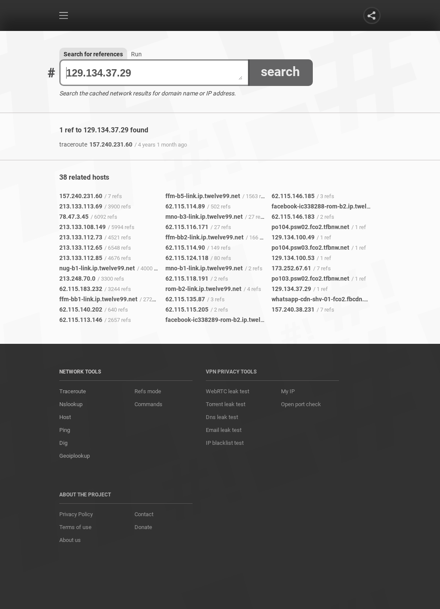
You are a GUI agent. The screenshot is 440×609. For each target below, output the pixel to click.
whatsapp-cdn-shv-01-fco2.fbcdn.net (322, 299)
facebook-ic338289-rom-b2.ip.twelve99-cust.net (231, 319)
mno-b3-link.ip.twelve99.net (204, 216)
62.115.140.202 (80, 309)
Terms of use (75, 527)
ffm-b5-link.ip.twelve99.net (202, 196)
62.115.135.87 (185, 299)
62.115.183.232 (80, 288)
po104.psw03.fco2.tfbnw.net (310, 247)
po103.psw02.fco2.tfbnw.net (310, 278)
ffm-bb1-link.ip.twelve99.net (98, 299)
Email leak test (223, 430)
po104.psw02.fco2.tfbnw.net (310, 226)
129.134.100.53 (293, 257)
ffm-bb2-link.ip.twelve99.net (204, 237)
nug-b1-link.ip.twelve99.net (97, 268)
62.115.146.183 (293, 216)
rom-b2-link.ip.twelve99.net (203, 288)
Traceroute (72, 391)
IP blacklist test (225, 443)
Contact (143, 514)
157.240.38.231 (293, 309)
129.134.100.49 (293, 237)
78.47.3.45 (74, 216)
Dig (63, 443)
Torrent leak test (225, 404)
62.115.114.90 (185, 247)
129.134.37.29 (291, 288)
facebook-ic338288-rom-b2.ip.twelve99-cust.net (338, 206)
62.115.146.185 (293, 196)
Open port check (301, 404)
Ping (64, 430)
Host (65, 417)
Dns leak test (222, 417)
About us (70, 540)
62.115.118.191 (186, 278)
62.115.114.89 (185, 206)
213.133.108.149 (82, 226)
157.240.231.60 (95, 144)
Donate (143, 527)
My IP (288, 391)
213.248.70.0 (77, 278)
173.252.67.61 (291, 268)
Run (136, 54)
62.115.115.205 (186, 309)
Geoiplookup (74, 456)
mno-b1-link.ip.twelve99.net (204, 268)
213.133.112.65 (80, 247)
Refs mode (147, 391)
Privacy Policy (76, 514)
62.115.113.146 (80, 319)
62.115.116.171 (186, 226)
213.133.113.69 (80, 206)
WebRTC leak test (227, 391)
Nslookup (70, 404)
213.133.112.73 (80, 237)
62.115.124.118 (186, 257)
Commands (148, 404)
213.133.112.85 (80, 257)
